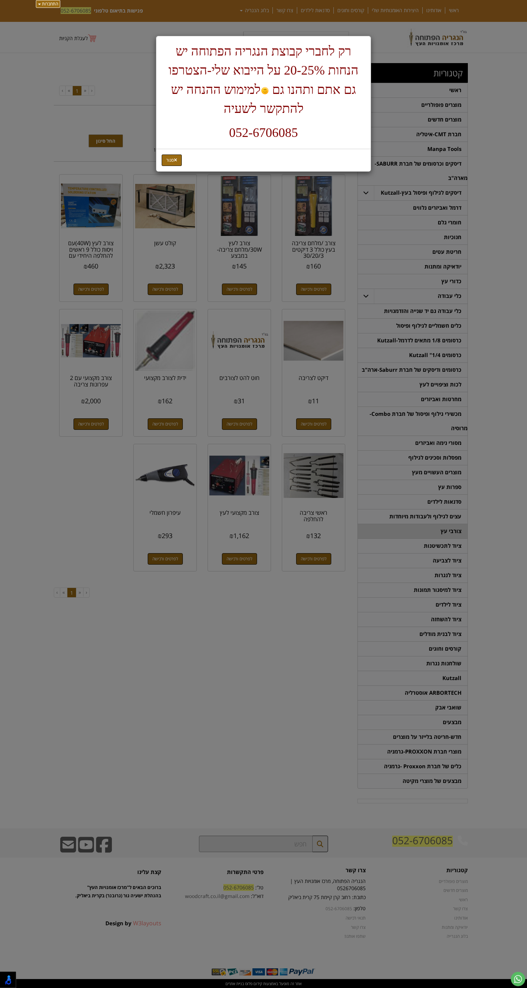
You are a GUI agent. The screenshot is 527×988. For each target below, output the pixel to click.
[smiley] (265, 91)
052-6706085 (263, 132)
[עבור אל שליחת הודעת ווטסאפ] (518, 979)
